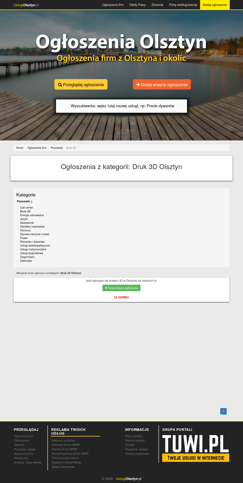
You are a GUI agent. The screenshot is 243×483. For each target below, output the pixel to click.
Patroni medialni (135, 440)
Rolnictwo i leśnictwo (32, 241)
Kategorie (26, 194)
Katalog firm (21, 458)
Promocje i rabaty (24, 449)
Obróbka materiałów (32, 226)
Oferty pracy (21, 440)
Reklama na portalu (63, 440)
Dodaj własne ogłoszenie (163, 84)
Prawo (24, 238)
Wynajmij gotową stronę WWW (70, 453)
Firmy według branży (183, 4)
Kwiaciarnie (27, 223)
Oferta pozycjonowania (65, 458)
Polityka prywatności (137, 453)
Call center (26, 207)
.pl (26, 4)
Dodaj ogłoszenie (215, 4)
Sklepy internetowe (63, 467)
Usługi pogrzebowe (31, 253)
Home (19, 148)
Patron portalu (133, 436)
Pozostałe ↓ (25, 201)
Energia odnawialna (32, 215)
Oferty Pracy (137, 4)
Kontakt (129, 445)
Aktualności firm (23, 453)
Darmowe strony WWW (66, 445)
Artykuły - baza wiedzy (27, 462)
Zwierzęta (26, 260)
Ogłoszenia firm (113, 4)
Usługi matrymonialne (33, 249)
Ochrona (25, 230)
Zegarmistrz (27, 257)
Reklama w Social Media (66, 462)
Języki (24, 219)
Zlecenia (157, 4)
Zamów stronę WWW (64, 449)
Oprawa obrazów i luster (34, 234)
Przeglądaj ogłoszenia (83, 84)
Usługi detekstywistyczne (35, 245)
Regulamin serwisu (136, 449)
